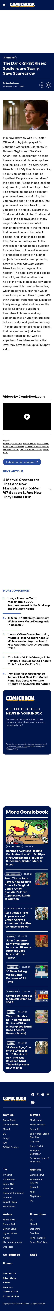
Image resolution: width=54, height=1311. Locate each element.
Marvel (6, 1129)
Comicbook (9, 58)
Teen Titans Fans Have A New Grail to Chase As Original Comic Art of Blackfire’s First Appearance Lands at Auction (17, 889)
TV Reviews (9, 1179)
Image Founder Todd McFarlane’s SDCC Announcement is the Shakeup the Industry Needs (29, 603)
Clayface (34, 1141)
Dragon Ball (9, 1224)
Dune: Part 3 (36, 1145)
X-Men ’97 (8, 1188)
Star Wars (35, 1228)
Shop (33, 1254)
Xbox (32, 1191)
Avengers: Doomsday (35, 1152)
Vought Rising (10, 1201)
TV (5, 1169)
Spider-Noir (8, 1183)
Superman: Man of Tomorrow (39, 1160)
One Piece (8, 1246)
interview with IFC (26, 138)
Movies (45, 446)
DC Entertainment (33, 446)
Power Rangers (37, 1237)
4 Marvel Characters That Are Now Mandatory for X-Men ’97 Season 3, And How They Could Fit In (22, 488)
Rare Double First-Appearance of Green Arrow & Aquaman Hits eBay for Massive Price (17, 919)
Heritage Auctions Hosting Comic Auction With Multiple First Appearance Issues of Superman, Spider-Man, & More (25, 857)
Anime (7, 1214)
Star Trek (34, 1233)
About (6, 1282)
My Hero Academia (12, 1242)
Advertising (9, 1278)
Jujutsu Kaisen (10, 1233)
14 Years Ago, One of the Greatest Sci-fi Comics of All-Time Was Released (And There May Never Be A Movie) (18, 1058)
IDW (5, 1142)
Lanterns (7, 1197)
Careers (8, 1287)
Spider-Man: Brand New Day (39, 1135)
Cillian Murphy (16, 446)
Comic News (9, 1120)
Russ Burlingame (12, 83)
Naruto (6, 1237)
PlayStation (35, 1196)
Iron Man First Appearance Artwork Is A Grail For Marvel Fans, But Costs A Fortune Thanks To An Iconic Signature (29, 679)
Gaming (35, 1169)
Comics (11, 936)
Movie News (36, 1120)
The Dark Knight (11, 449)
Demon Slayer (10, 1228)
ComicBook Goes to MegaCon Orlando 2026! (19, 999)
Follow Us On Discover (21, 461)
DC (4, 1133)
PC (31, 1200)
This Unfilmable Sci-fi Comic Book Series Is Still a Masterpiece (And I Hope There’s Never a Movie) (19, 1025)
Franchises (38, 1214)
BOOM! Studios (10, 1147)
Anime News (9, 1219)
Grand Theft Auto (39, 1242)
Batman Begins (29, 443)
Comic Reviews (10, 1124)
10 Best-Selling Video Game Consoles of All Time (16, 976)
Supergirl (34, 1129)
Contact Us (9, 1273)
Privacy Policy (11, 748)
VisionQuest (9, 1206)
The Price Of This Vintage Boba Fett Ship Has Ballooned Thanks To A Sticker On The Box (29, 661)
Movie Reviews (37, 1124)
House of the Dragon (13, 1192)
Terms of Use (21, 746)
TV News (7, 1174)
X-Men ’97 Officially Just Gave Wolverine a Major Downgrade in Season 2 (28, 621)
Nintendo (34, 1187)
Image (6, 1138)
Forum (8, 1263)
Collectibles (14, 846)
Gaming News (37, 1174)
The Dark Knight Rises (31, 449)
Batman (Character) (12, 443)
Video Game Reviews (36, 1181)
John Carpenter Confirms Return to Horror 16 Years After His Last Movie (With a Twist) (19, 949)
